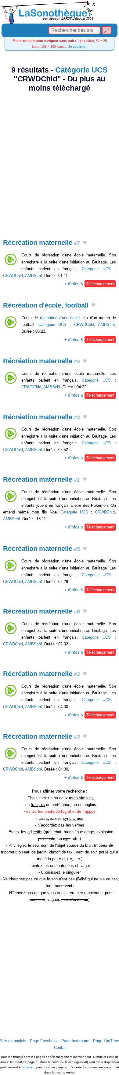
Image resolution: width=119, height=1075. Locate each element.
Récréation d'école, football (45, 305)
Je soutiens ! (77, 46)
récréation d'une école (60, 317)
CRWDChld (13, 275)
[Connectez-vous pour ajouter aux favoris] (84, 243)
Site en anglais (13, 1041)
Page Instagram (75, 1041)
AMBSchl (33, 275)
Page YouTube (106, 1041)
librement (29, 1067)
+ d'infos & (89, 284)
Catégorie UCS (81, 70)
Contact (61, 1047)
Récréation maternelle (41, 242)
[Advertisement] (59, 162)
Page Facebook (44, 1041)
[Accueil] (59, 12)
